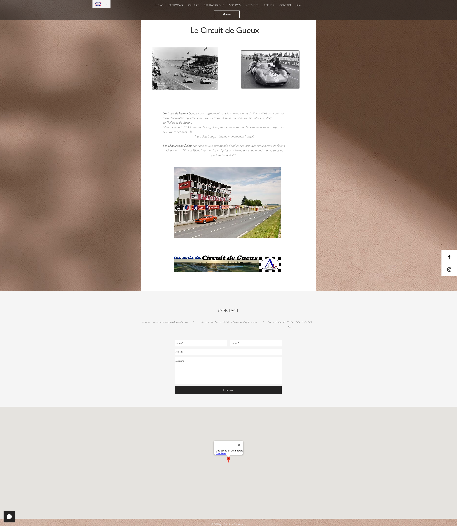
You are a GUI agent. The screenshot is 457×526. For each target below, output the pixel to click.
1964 (224, 155)
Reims (248, 118)
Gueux (187, 122)
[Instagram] (449, 269)
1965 (235, 155)
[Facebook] (449, 257)
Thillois (170, 122)
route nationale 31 (180, 131)
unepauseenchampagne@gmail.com (165, 322)
